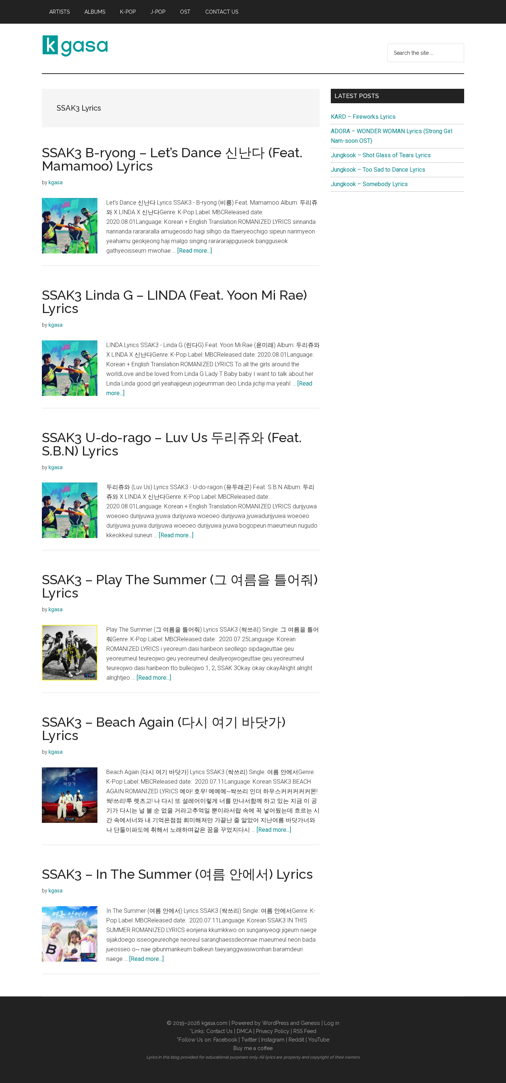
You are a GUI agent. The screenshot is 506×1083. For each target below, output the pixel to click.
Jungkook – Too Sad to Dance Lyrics (378, 169)
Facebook (225, 1040)
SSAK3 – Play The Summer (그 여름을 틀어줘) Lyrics (180, 586)
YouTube (318, 1040)
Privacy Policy (272, 1031)
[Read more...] (194, 250)
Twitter (249, 1040)
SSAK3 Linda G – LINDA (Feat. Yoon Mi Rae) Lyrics (174, 301)
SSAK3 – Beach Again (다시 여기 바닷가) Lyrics (164, 728)
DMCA (244, 1031)
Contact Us (219, 1031)
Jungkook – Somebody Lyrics (369, 184)
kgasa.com (214, 1023)
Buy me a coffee (253, 1048)
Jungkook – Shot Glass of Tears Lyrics (381, 155)
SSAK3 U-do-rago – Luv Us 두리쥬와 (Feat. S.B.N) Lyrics (172, 444)
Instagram (272, 1040)
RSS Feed (304, 1031)
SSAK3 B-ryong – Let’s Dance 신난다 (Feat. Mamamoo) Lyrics (172, 159)
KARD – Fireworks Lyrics (363, 116)
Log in (331, 1023)
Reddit (296, 1040)
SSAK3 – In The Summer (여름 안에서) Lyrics (177, 874)
